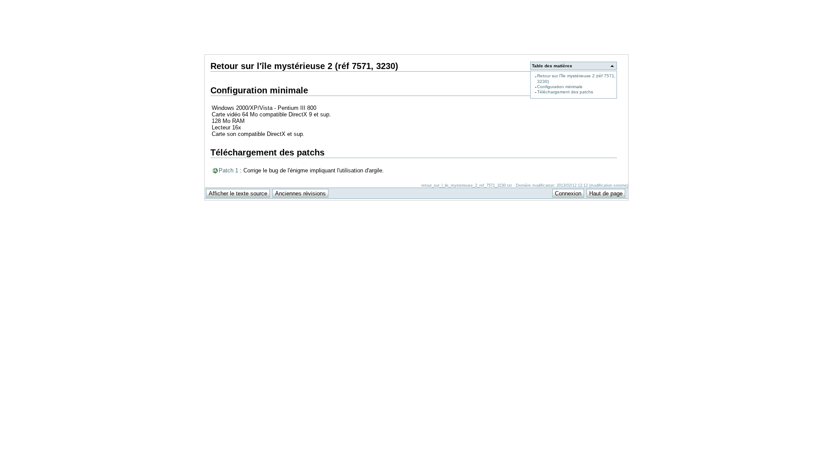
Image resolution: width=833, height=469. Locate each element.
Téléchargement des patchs (565, 91)
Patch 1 (228, 170)
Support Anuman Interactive (583, 5)
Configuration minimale (560, 86)
